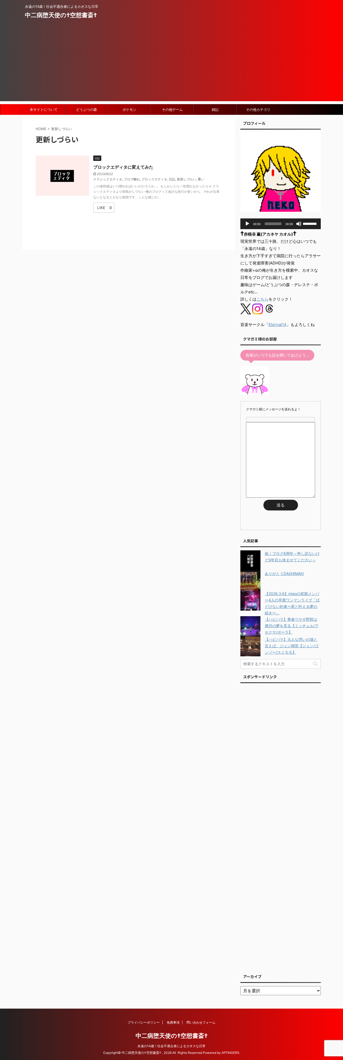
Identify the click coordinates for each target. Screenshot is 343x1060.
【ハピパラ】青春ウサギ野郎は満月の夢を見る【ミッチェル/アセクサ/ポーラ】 (292, 625)
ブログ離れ (132, 179)
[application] (280, 223)
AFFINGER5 (230, 1053)
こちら (262, 299)
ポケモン (129, 109)
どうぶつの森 (86, 109)
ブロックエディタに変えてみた (123, 167)
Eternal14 (277, 324)
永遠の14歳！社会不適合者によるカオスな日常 (171, 1046)
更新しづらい (186, 179)
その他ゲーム (172, 109)
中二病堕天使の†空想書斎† (61, 15)
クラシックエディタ (107, 179)
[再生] (247, 223)
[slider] (310, 223)
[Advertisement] (171, 63)
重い (201, 179)
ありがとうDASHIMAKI (284, 573)
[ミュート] (298, 223)
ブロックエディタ (154, 179)
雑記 (215, 109)
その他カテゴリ (258, 109)
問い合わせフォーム (201, 1022)
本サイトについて (44, 109)
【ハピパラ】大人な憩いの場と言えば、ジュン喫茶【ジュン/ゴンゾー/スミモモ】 (292, 645)
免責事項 (173, 1022)
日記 (172, 179)
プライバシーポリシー (144, 1022)
